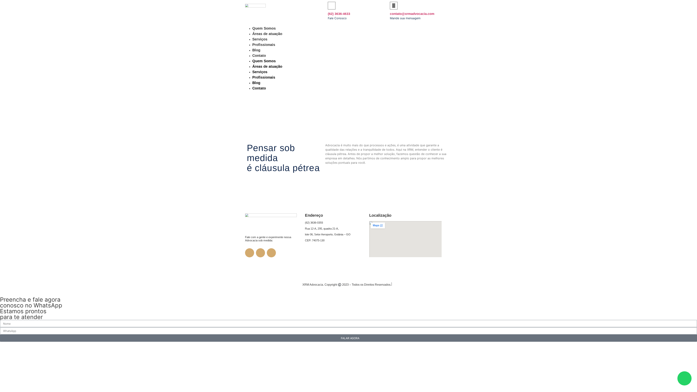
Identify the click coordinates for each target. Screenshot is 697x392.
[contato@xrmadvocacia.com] (394, 5)
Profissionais (263, 45)
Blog (256, 50)
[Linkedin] (447, 52)
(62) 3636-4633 (339, 14)
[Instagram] (435, 52)
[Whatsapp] (447, 62)
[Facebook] (423, 52)
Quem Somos (264, 28)
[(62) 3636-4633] (331, 5)
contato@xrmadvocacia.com (412, 14)
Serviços (259, 39)
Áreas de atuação (267, 34)
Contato (259, 56)
